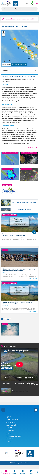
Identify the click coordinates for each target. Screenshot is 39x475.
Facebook (3, 410)
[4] (26, 51)
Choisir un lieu (6, 70)
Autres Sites (9, 438)
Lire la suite (31, 147)
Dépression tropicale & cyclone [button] (32, 383)
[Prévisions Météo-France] (15, 3)
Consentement (10, 430)
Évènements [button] (20, 384)
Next (37, 472)
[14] (32, 58)
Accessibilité (9, 427)
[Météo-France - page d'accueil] (30, 454)
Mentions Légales (11, 422)
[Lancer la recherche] (35, 9)
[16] (33, 44)
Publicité (8, 433)
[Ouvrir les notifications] (27, 4)
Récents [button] (7, 384)
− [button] (3, 35)
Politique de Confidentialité (13, 436)
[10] (14, 39)
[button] (37, 4)
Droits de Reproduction (12, 425)
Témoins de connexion (12, 419)
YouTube (36, 410)
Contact (8, 441)
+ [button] (3, 32)
